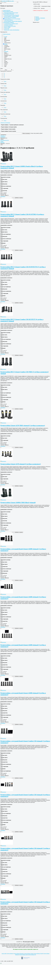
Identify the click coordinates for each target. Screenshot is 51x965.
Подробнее (2, 196)
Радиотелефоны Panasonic (8, 13)
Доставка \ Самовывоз (40, 17)
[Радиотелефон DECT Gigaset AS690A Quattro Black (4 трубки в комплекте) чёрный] (6, 162)
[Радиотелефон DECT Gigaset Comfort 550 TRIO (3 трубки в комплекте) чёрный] (6, 368)
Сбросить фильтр (6, 10)
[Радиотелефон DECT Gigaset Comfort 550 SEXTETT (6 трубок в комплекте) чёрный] (6, 315)
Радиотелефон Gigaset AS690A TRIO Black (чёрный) (18, 502)
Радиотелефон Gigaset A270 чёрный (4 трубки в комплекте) (20, 464)
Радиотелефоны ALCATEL (10, 26)
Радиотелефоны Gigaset (8, 11)
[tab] (25, 8)
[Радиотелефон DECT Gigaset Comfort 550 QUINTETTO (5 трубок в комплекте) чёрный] (6, 263)
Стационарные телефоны (8, 22)
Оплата (37, 20)
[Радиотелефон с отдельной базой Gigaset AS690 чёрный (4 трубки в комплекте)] (6, 593)
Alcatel (5, 36)
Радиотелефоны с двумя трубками (11, 16)
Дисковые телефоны (8, 24)
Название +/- (3, 135)
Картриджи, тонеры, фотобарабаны (11, 29)
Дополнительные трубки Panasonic (11, 15)
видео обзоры (10, 953)
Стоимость (2, 136)
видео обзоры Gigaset (28, 953)
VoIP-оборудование (8, 20)
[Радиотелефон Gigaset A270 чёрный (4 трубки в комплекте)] (6, 460)
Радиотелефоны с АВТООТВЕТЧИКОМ (13, 21)
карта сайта (4, 953)
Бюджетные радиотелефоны (10, 17)
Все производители (4, 140)
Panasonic (6, 51)
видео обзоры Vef (32, 954)
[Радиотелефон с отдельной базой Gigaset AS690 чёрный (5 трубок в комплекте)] (6, 641)
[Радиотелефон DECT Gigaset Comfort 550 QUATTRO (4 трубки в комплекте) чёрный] (6, 210)
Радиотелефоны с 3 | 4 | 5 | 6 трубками (12, 18)
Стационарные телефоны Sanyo (11, 23)
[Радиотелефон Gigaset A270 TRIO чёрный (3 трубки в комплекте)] (6, 421)
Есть (5, 81)
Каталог (37, 16)
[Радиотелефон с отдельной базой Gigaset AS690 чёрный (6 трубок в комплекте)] (6, 689)
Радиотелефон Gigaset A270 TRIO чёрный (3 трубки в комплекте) (22, 425)
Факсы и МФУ (7, 27)
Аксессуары (6, 28)
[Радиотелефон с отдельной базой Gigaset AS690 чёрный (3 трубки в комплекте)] (6, 545)
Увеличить (3, 163)
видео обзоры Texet (24, 954)
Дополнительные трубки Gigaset (11, 12)
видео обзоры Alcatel (38, 953)
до (6, 69)
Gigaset (5, 44)
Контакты (37, 19)
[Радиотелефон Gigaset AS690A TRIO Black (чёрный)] (6, 498)
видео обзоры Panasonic (19, 953)
